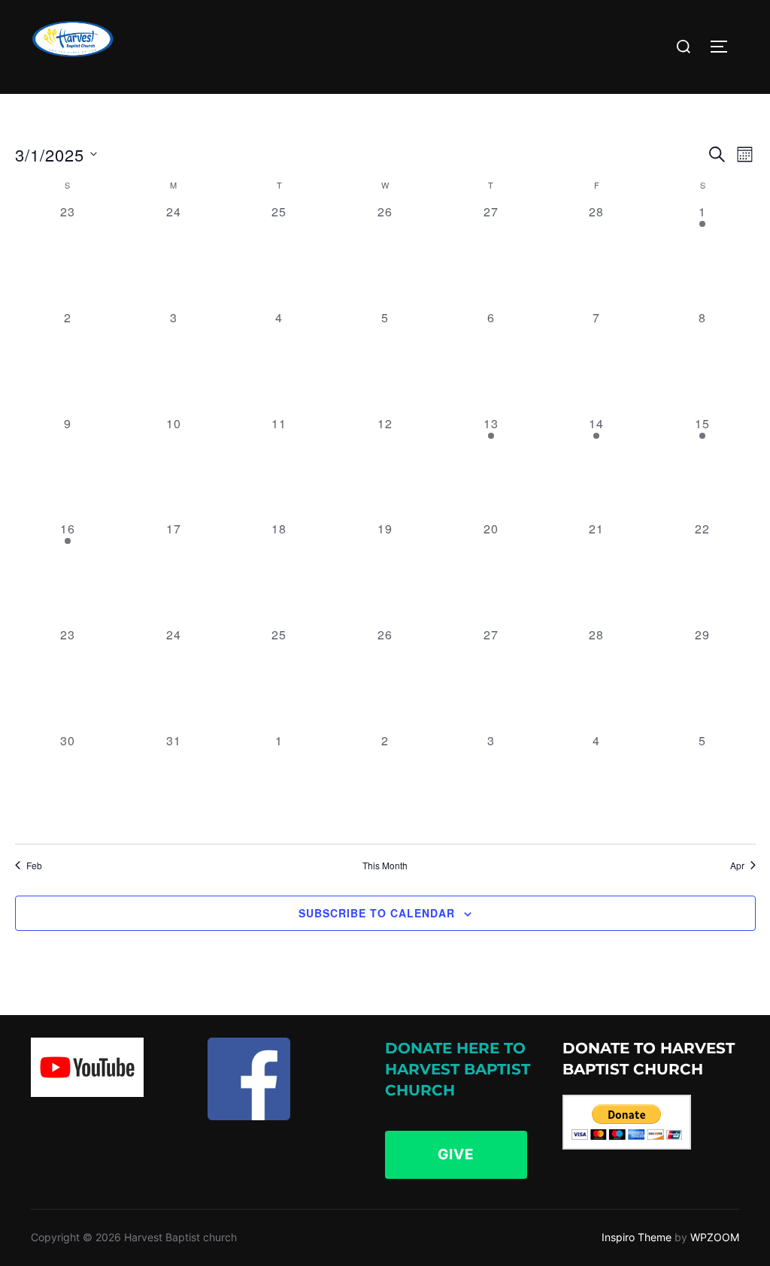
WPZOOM (714, 1237)
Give (456, 1154)
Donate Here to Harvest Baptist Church (457, 1069)
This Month (385, 866)
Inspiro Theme (636, 1237)
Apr (737, 866)
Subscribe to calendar (377, 912)
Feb (34, 866)
